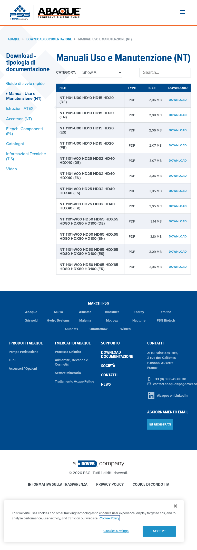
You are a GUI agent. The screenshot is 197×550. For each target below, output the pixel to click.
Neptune (138, 320)
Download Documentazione (49, 39)
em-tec (166, 311)
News (106, 384)
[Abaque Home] (62, 13)
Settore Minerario (68, 372)
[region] (94, 521)
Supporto (110, 343)
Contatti (109, 375)
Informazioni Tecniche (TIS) (26, 156)
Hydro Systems (58, 320)
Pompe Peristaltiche (23, 351)
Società (108, 366)
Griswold (31, 320)
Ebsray (139, 311)
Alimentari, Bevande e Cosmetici (71, 362)
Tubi (12, 360)
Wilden (125, 328)
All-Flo (58, 311)
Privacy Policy (110, 484)
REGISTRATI (162, 424)
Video (11, 169)
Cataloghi (15, 143)
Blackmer (112, 311)
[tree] (27, 126)
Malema (85, 320)
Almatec (85, 311)
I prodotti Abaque (26, 343)
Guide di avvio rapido (25, 83)
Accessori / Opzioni (23, 368)
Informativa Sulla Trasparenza (57, 484)
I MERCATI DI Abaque (73, 343)
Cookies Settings (116, 530)
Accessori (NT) (19, 118)
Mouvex (112, 320)
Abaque (14, 39)
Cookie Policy (109, 518)
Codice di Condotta (151, 484)
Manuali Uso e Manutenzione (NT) (105, 39)
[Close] (175, 506)
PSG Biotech (166, 320)
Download (178, 99)
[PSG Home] (22, 12)
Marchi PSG (98, 303)
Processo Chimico (68, 351)
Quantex (71, 328)
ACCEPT (159, 531)
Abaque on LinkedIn (172, 395)
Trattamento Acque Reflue (74, 381)
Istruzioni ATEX (20, 108)
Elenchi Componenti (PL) (24, 131)
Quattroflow (98, 328)
